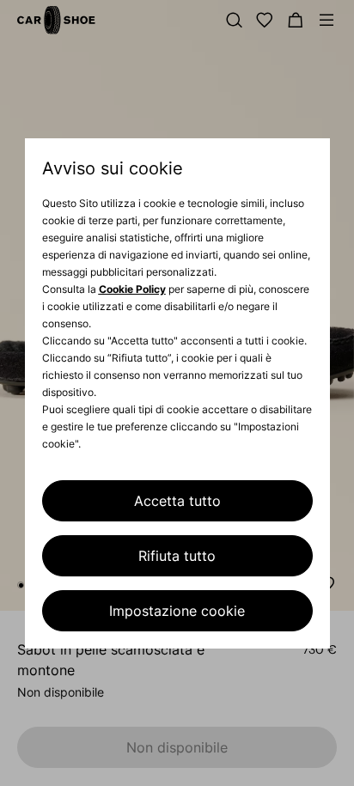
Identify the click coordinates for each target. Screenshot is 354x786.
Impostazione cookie (177, 610)
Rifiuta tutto (177, 555)
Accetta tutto (177, 500)
